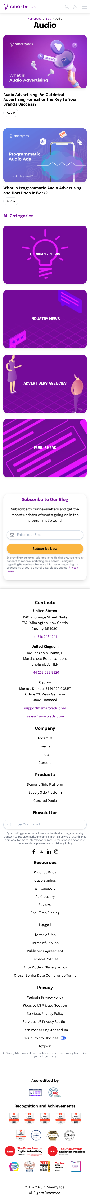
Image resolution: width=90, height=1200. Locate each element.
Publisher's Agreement (45, 951)
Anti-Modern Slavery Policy (45, 967)
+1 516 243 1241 (45, 637)
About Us (45, 738)
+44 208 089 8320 (45, 672)
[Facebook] (34, 851)
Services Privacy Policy (45, 1014)
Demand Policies (45, 959)
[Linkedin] (49, 851)
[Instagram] (56, 851)
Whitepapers (45, 888)
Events (45, 746)
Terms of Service (45, 943)
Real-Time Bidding (45, 913)
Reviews (45, 905)
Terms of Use (45, 935)
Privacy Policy (64, 843)
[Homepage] (19, 6)
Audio (11, 112)
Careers (45, 762)
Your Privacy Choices (41, 1038)
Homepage (34, 19)
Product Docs (45, 872)
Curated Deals (45, 801)
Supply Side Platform (45, 792)
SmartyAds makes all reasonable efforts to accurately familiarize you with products (46, 1055)
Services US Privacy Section (45, 1022)
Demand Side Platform (45, 784)
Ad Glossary (45, 897)
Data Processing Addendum (45, 1030)
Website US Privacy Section (45, 1005)
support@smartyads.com (45, 708)
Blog (48, 19)
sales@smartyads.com (45, 716)
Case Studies (45, 880)
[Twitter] (41, 851)
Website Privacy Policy (45, 997)
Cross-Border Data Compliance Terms (45, 975)
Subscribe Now (45, 549)
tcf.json (45, 1046)
